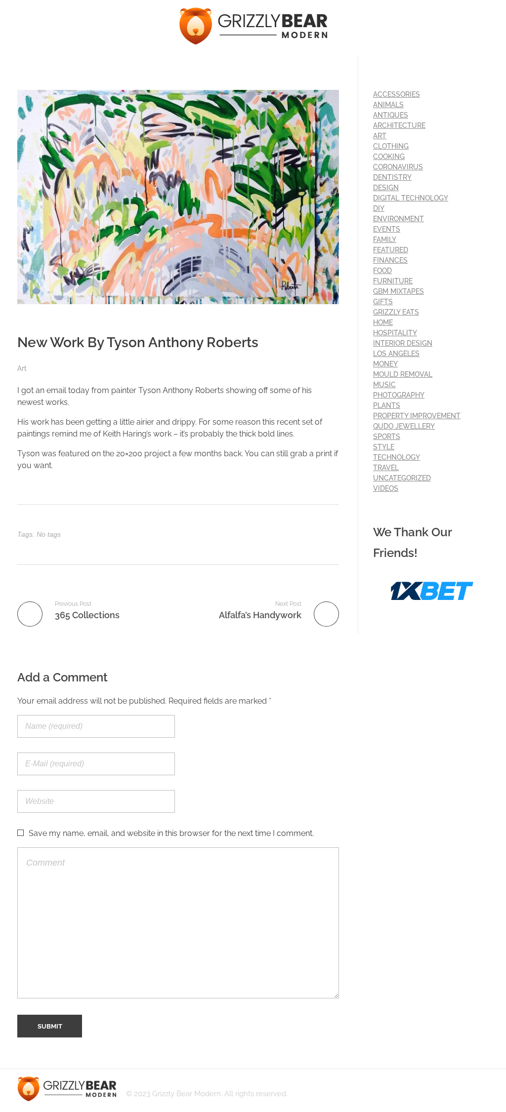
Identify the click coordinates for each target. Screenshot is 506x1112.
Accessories (396, 94)
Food (382, 271)
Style (383, 447)
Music (384, 385)
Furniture (393, 281)
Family (384, 239)
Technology (396, 457)
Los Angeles (396, 353)
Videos (385, 488)
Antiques (390, 115)
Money (385, 364)
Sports (386, 436)
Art (22, 368)
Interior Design (402, 343)
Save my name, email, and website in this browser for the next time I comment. (171, 833)
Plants (386, 405)
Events (386, 229)
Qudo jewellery (404, 426)
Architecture (399, 125)
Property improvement (417, 416)
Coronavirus (398, 167)
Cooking (389, 156)
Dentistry (392, 177)
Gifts (383, 302)
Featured (390, 250)
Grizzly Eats (396, 312)
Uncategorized (402, 478)
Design (386, 188)
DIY (378, 208)
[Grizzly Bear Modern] (253, 25)
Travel (386, 468)
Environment (398, 219)
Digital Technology (410, 198)
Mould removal (402, 374)
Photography (398, 395)
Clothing (391, 146)
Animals (388, 105)
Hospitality (395, 333)
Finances (390, 260)
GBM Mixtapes (398, 291)
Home (383, 322)
